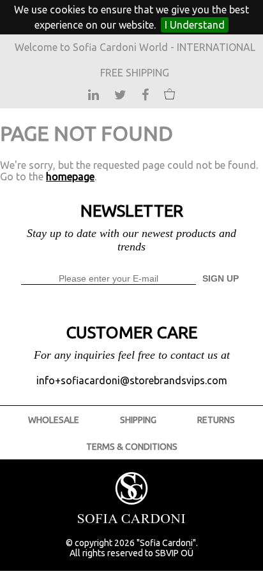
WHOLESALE (53, 420)
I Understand (195, 25)
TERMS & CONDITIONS (131, 447)
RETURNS (216, 420)
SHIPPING (138, 420)
